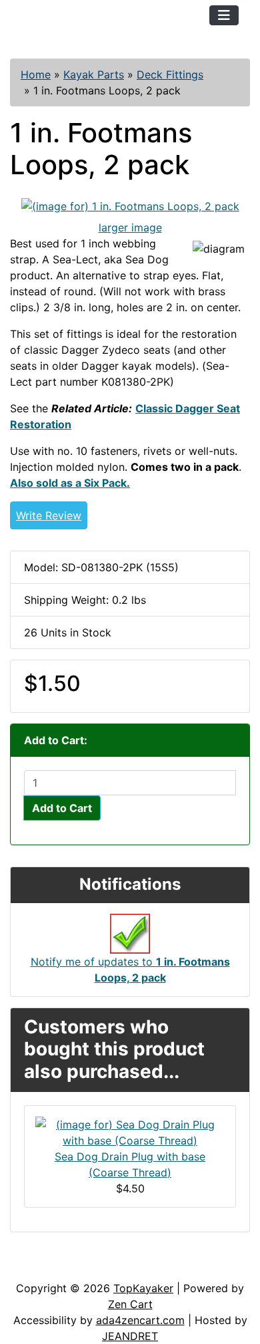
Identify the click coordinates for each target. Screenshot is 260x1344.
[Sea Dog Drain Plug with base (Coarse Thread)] (130, 1131)
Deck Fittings (170, 74)
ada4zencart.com (140, 1320)
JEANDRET (130, 1336)
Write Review (48, 515)
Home (36, 74)
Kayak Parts (93, 74)
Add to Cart (62, 808)
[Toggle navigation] (224, 15)
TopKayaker (143, 1288)
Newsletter (191, 1267)
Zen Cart (130, 1304)
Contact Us (112, 1267)
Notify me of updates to (130, 969)
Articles (41, 1267)
